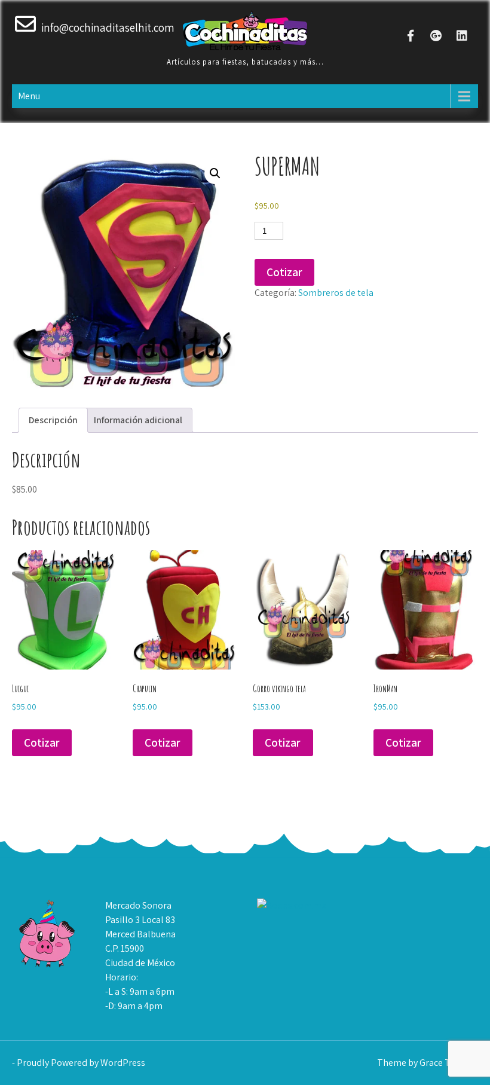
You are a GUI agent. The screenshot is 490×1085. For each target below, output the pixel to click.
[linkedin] (461, 35)
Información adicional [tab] (138, 420)
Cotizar (284, 272)
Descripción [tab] (53, 420)
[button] (215, 173)
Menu (29, 96)
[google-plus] (435, 35)
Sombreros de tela (335, 292)
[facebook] (410, 35)
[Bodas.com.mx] (291, 905)
